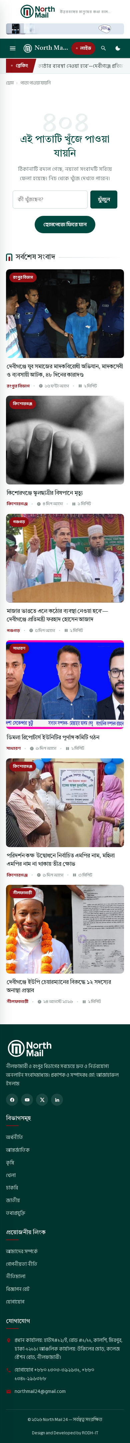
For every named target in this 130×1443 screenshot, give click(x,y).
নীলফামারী (17, 1002)
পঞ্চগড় (13, 631)
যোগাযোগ (15, 1302)
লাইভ (85, 48)
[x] (42, 1100)
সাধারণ (14, 748)
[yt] (27, 1100)
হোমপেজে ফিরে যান (65, 225)
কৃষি (10, 1163)
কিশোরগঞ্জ (17, 504)
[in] (57, 1100)
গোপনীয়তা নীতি (21, 1264)
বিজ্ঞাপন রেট (18, 1289)
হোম (10, 83)
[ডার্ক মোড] (117, 48)
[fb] (12, 1100)
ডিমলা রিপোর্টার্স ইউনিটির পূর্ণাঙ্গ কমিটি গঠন (53, 738)
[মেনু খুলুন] (12, 48)
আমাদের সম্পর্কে (22, 1251)
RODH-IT (90, 1433)
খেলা (11, 1175)
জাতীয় (13, 1200)
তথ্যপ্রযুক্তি (15, 1213)
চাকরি (12, 1188)
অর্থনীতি (14, 1137)
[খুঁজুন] (103, 48)
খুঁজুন (104, 200)
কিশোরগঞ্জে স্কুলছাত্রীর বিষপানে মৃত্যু (45, 493)
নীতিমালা (15, 1277)
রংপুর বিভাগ (18, 386)
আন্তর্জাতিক (18, 1150)
